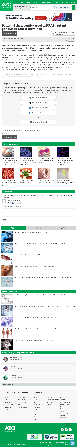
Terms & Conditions (66, 402)
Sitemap (62, 409)
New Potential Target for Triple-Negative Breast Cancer (46, 182)
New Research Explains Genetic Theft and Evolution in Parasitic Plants (37, 329)
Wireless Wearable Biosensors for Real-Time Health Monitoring (34, 266)
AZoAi (20, 404)
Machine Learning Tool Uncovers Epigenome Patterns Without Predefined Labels (40, 295)
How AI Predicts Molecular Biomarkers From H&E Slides (32, 232)
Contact (49, 404)
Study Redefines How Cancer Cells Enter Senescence (26, 182)
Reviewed (71, 41)
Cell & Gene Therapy (16, 357)
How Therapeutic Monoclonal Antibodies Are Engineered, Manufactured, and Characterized (43, 277)
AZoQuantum (22, 402)
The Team (50, 397)
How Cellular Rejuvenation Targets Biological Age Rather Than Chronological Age (40, 243)
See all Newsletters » (8, 384)
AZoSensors (22, 400)
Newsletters (50, 402)
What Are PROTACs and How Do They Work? (28, 255)
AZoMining (21, 397)
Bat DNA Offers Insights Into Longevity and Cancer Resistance (34, 340)
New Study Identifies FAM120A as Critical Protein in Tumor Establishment (65, 182)
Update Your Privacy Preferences (17, 444)
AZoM (6, 397)
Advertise (63, 400)
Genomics (20, 130)
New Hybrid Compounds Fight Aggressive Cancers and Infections (46, 160)
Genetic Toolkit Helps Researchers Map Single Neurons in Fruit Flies (36, 317)
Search (62, 397)
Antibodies (13, 375)
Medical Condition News (32, 130)
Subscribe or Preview (16, 359)
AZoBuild (7, 409)
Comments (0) (6, 133)
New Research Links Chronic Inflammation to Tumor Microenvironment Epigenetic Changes (10, 161)
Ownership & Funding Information (64, 415)
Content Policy (64, 411)
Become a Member (53, 400)
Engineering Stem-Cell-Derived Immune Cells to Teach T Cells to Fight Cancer (9, 183)
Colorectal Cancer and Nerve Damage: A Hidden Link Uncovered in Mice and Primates (65, 161)
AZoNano (7, 400)
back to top (67, 424)
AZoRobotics (8, 402)
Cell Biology (12, 130)
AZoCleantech (9, 404)
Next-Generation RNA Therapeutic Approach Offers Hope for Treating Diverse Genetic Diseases (45, 306)
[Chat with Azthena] (72, 443)
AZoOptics (8, 407)
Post (4, 219)
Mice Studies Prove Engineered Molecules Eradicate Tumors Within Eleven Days (28, 161)
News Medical (22, 407)
